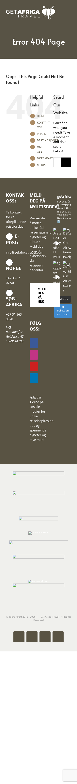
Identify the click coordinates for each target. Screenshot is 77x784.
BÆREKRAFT (45, 158)
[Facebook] (34, 343)
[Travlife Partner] (38, 532)
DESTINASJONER (47, 140)
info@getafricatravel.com (24, 252)
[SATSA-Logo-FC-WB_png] (38, 555)
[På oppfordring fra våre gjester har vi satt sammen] (57, 277)
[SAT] (38, 472)
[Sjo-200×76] (38, 517)
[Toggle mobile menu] (69, 11)
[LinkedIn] (34, 378)
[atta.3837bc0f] (38, 492)
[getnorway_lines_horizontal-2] (38, 541)
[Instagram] (34, 355)
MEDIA (41, 165)
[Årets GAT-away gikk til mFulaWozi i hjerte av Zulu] (57, 243)
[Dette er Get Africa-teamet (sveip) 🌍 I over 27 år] (67, 243)
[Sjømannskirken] (38, 581)
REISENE (42, 134)
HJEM (40, 116)
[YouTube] (34, 366)
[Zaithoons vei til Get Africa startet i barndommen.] (67, 277)
